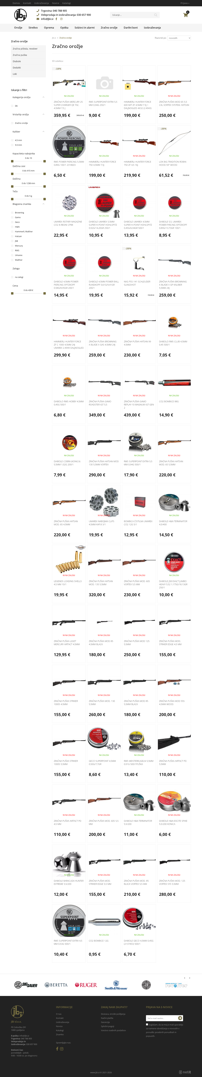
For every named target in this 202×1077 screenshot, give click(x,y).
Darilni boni (131, 27)
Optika (64, 27)
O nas (58, 1014)
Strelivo (33, 27)
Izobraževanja (41, 3)
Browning (19, 212)
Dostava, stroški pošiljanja (113, 1014)
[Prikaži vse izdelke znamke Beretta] (56, 985)
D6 (16, 105)
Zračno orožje (109, 27)
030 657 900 (84, 15)
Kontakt (27, 3)
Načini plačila (107, 1018)
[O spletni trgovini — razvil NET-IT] (185, 1072)
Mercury (19, 245)
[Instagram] (61, 19)
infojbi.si (47, 19)
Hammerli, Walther (24, 231)
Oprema (49, 27)
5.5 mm (18, 144)
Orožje (18, 27)
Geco (17, 222)
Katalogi (66, 3)
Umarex (18, 255)
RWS (17, 250)
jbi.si (54, 37)
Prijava (185, 3)
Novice (55, 3)
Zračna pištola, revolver (25, 48)
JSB (16, 241)
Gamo (18, 217)
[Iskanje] (156, 16)
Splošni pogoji (107, 1026)
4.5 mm (18, 140)
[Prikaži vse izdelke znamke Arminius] (176, 985)
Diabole (17, 61)
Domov (16, 3)
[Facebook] (56, 19)
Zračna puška (20, 54)
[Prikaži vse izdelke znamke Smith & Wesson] (116, 985)
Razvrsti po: (161, 38)
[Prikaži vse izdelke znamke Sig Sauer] (26, 985)
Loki (15, 73)
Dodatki (17, 67)
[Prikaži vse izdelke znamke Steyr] (146, 985)
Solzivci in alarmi (85, 27)
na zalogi (19, 277)
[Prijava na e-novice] (180, 1018)
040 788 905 (60, 10)
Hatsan (18, 236)
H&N (17, 226)
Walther (18, 259)
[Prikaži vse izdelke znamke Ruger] (86, 985)
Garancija (105, 1022)
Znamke (60, 1034)
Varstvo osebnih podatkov (113, 1030)
